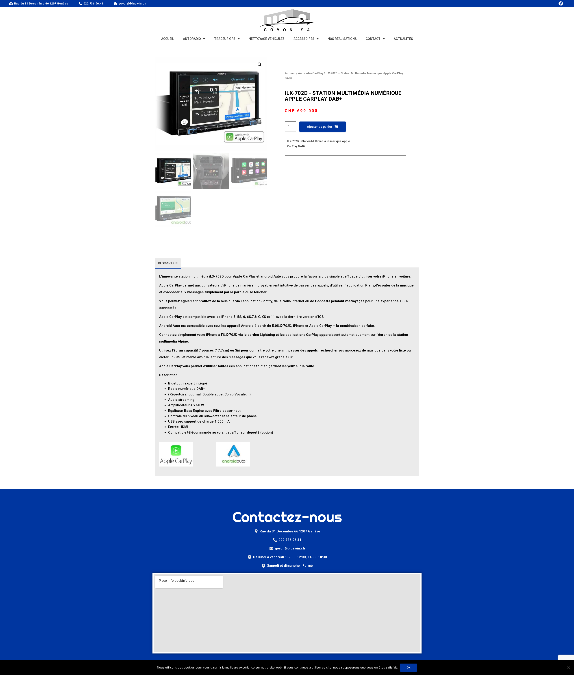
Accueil (167, 39)
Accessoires (304, 39)
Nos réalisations (342, 39)
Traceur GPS (224, 39)
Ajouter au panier (319, 126)
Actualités (403, 39)
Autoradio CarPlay (310, 73)
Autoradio (192, 39)
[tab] (168, 263)
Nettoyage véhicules (267, 39)
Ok (408, 667)
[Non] (568, 667)
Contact (373, 39)
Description (168, 263)
